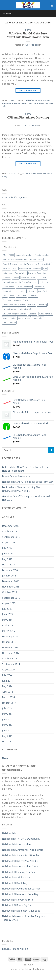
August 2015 (9, 603)
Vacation (32, 313)
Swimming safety (26, 309)
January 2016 (9, 575)
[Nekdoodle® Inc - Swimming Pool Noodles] (28, 5)
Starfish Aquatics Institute (14, 304)
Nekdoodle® (9, 833)
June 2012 (7, 719)
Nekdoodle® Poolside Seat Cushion (21, 888)
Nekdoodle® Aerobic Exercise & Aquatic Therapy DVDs (23, 918)
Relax (12, 295)
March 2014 (8, 697)
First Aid (32, 173)
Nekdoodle (33, 103)
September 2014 (11, 664)
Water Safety (38, 318)
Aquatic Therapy (10, 264)
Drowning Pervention (37, 273)
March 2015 (8, 630)
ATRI (15, 268)
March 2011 (8, 741)
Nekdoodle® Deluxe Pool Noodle (20, 861)
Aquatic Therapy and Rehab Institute (35, 264)
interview (44, 282)
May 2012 (7, 724)
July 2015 (7, 608)
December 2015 (10, 581)
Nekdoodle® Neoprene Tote (17, 899)
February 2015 (10, 636)
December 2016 (10, 525)
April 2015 (7, 625)
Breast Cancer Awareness (30, 268)
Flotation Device (28, 277)
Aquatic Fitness (36, 259)
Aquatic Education (24, 255)
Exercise (6, 277)
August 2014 (9, 669)
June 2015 (7, 614)
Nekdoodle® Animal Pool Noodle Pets (22, 849)
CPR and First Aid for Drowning (28, 117)
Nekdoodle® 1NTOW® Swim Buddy (21, 838)
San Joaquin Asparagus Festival (16, 300)
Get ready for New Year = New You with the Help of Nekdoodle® (25, 468)
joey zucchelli (8, 286)
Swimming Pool (9, 309)
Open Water (43, 291)
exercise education (20, 103)
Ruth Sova (33, 295)
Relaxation (21, 295)
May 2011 (7, 736)
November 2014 (10, 653)
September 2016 (11, 537)
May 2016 (7, 559)
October (31, 291)
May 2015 (7, 619)
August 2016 (9, 542)
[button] (52, 5)
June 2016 (7, 553)
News (28, 30)
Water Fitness (24, 318)
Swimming (43, 103)
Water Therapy (9, 322)
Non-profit (7, 291)
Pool (5, 295)
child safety (29, 100)
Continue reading (28, 90)
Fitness (16, 277)
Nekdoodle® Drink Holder (16, 877)
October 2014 (9, 658)
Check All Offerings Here (15, 197)
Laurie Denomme (24, 286)
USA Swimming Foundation (14, 313)
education (6, 103)
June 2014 (7, 680)
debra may (7, 273)
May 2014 (7, 686)
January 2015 (9, 642)
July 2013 (7, 708)
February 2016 (10, 570)
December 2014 (10, 647)
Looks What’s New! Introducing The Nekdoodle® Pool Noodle (21, 489)
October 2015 (9, 592)
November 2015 (10, 586)
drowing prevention (43, 100)
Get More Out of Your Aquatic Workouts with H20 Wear (26, 498)
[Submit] (51, 450)
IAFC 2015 (42, 277)
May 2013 (7, 713)
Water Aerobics (45, 313)
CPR (26, 173)
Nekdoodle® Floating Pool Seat (19, 872)
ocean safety (20, 291)
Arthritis (6, 268)
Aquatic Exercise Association (15, 259)
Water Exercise (9, 318)
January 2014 (9, 702)
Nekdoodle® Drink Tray (15, 883)
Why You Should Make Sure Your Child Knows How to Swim (28, 35)
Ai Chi (11, 255)
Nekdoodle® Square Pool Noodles (20, 855)
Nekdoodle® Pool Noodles (16, 844)
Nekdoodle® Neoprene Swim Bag (20, 894)
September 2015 (11, 597)
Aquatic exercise (42, 255)
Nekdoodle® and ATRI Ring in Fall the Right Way (27, 481)
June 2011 (7, 730)
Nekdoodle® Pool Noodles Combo (20, 866)
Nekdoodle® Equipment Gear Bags (21, 910)
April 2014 (7, 691)
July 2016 (7, 548)
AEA (4, 255)
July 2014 (7, 675)
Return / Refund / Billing (15, 948)
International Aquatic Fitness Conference (20, 282)
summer (31, 304)
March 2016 (8, 564)
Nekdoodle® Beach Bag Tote (17, 905)
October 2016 (9, 531)
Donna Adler (20, 273)
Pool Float (28, 965)
